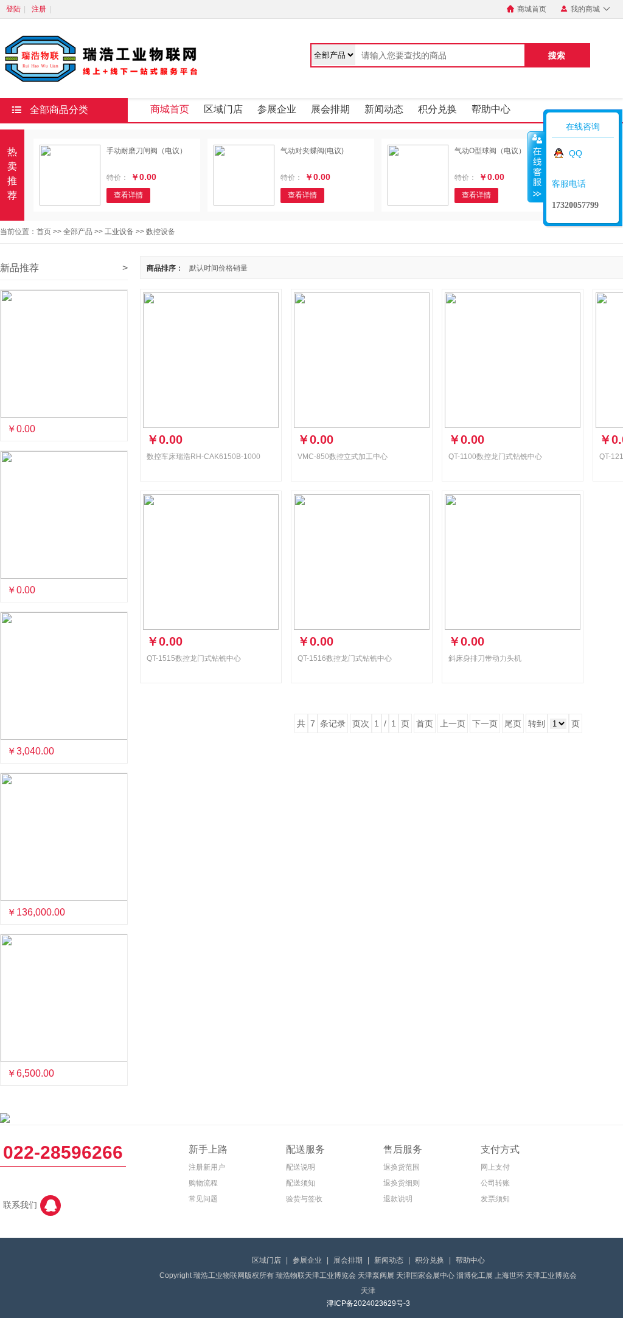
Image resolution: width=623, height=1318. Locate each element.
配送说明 (300, 1167)
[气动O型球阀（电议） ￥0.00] (64, 354)
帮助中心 (491, 109)
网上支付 (495, 1167)
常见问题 (203, 1199)
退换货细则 (401, 1183)
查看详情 (128, 195)
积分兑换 (437, 109)
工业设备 (119, 231)
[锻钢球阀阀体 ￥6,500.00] (64, 998)
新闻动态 (383, 109)
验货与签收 (304, 1199)
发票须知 (495, 1199)
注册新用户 (207, 1167)
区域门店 (223, 109)
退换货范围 (401, 1167)
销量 (240, 268)
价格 (225, 268)
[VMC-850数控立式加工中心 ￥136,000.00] (64, 837)
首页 (44, 231)
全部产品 (77, 231)
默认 (196, 268)
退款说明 (397, 1199)
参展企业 (276, 109)
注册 (39, 9)
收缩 (536, 166)
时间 (211, 268)
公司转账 (495, 1183)
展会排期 (330, 109)
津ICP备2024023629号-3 (368, 1303)
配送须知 (300, 1183)
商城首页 (526, 9)
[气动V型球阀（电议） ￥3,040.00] (64, 676)
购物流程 (203, 1183)
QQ (575, 153)
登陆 (13, 9)
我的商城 (585, 9)
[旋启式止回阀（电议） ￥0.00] (64, 515)
